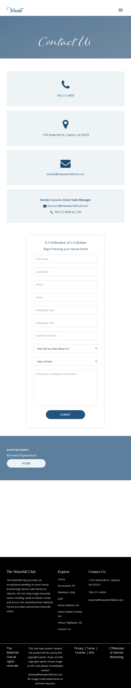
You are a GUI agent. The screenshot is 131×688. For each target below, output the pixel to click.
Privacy (78, 648)
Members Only (66, 592)
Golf (60, 598)
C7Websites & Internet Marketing (116, 652)
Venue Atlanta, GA (68, 605)
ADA (91, 652)
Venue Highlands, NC (70, 622)
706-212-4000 (65, 95)
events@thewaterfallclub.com (65, 174)
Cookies (80, 652)
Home (61, 579)
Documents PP (66, 585)
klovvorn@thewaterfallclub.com (68, 206)
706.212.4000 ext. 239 (67, 212)
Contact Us (64, 629)
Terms (91, 648)
